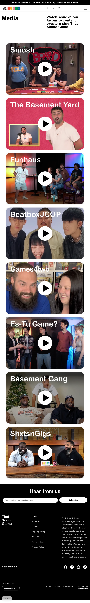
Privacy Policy (38, 547)
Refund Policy (38, 537)
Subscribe (73, 500)
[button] (85, 8)
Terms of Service (39, 542)
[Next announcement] (85, 2)
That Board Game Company (62, 586)
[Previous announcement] (4, 2)
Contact (35, 526)
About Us (36, 521)
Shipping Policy (38, 532)
